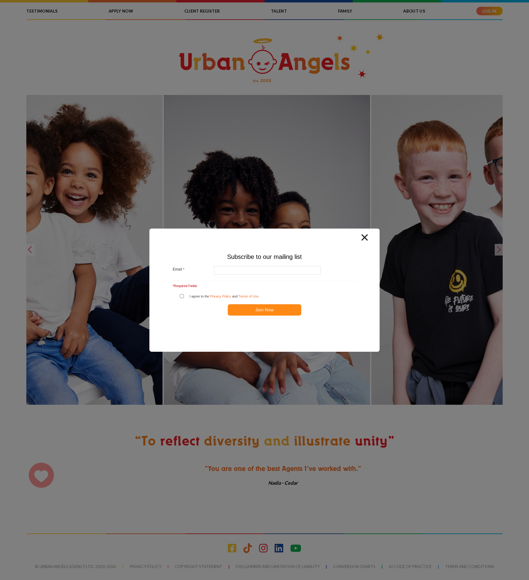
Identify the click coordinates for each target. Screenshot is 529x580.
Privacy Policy (220, 296)
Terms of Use (248, 296)
